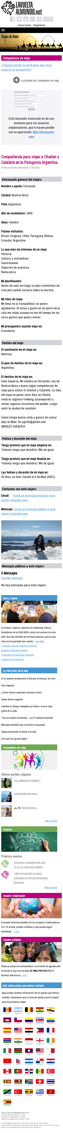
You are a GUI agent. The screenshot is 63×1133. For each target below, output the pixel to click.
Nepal (18, 1064)
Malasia (40, 1054)
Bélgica (29, 1013)
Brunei (50, 1013)
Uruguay (40, 1095)
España (7, 1034)
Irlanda (50, 1044)
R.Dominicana (29, 1075)
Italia (7, 1054)
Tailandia (51, 1085)
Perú (7, 1075)
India (18, 1044)
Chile (18, 1023)
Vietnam (51, 1095)
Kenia (18, 1054)
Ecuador (51, 1023)
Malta (51, 1054)
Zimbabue (7, 1105)
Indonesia (29, 1044)
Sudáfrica (29, 1085)
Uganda (29, 1095)
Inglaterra (39, 1044)
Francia (50, 1034)
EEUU (18, 1034)
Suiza (40, 1085)
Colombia (29, 1023)
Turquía (18, 1095)
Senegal (40, 1075)
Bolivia (39, 1013)
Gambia (7, 1044)
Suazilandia (18, 1085)
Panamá (40, 1064)
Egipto (29, 1034)
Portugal (18, 1075)
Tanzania (7, 1095)
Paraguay (50, 1064)
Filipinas (40, 1034)
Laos (29, 1054)
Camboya (7, 1023)
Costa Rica (40, 1023)
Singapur (51, 1075)
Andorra (7, 1013)
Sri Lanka (7, 1085)
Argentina (18, 1013)
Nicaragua (29, 1064)
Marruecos (7, 1064)
